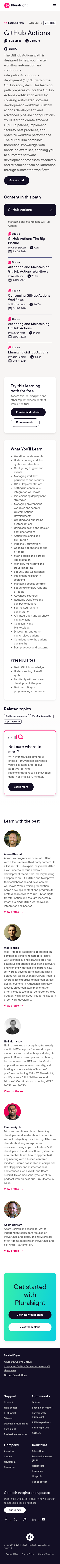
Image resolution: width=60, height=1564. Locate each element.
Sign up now (15, 1510)
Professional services (15, 1434)
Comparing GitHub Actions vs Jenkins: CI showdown (27, 1368)
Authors (36, 1433)
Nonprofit (37, 1476)
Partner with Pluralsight (39, 1415)
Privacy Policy (28, 1554)
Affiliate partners (41, 1422)
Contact (8, 1402)
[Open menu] (54, 5)
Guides (36, 1402)
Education (38, 1451)
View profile (11, 912)
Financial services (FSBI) (42, 1458)
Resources (10, 1467)
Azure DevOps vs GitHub (18, 1362)
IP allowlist (10, 1413)
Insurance (37, 1471)
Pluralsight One (40, 1427)
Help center (10, 1407)
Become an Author (42, 1407)
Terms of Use (12, 1554)
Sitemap (8, 1418)
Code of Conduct (46, 1554)
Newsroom (10, 1462)
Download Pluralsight (16, 1423)
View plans (10, 1429)
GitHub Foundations (15, 1375)
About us (9, 1451)
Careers (8, 1456)
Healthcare (38, 1466)
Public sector (39, 1481)
